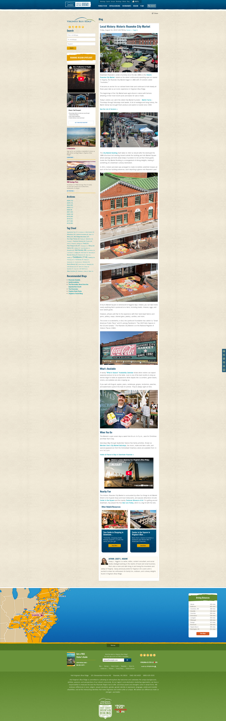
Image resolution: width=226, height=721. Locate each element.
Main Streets (84, 252)
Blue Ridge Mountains (81, 236)
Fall (69, 243)
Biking (70, 236)
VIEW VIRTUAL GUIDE (81, 662)
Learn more (70, 157)
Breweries (89, 239)
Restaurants (126, 6)
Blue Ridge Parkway (73, 239)
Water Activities (72, 271)
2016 (70, 223)
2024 (70, 205)
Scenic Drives (82, 264)
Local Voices (70, 252)
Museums (81, 255)
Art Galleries (81, 232)
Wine (86, 271)
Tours (76, 269)
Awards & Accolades (82, 234)
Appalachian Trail (72, 232)
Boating (82, 239)
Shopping (90, 264)
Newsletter (124, 666)
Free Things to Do (73, 246)
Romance (86, 262)
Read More (114, 545)
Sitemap (113, 645)
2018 (70, 219)
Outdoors (80, 256)
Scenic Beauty (72, 264)
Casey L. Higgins (132, 30)
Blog (128, 1)
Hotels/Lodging (114, 6)
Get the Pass (70, 191)
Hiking (91, 246)
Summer (70, 269)
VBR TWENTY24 (83, 269)
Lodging (77, 252)
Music (88, 255)
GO (127, 660)
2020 (70, 214)
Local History (91, 250)
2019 (70, 216)
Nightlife (69, 257)
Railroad (86, 259)
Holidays (77, 248)
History (70, 248)
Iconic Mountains (85, 248)
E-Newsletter (71, 148)
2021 (70, 212)
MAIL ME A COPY (80, 665)
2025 (70, 203)
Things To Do (102, 6)
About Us (131, 666)
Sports (108, 1)
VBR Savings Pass (72, 182)
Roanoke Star (78, 262)
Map (100, 666)
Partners (111, 668)
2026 (70, 201)
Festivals (73, 243)
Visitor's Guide (114, 666)
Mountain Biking (72, 255)
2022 (69, 210)
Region (135, 6)
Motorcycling (92, 252)
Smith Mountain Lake (72, 266)
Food (86, 243)
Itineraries (70, 250)
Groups (113, 1)
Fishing (79, 243)
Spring (86, 266)
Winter (91, 271)
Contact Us (103, 668)
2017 (70, 221)
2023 (70, 207)
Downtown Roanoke (79, 241)
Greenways (84, 245)
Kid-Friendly (80, 250)
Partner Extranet (130, 668)
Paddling (91, 257)
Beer (91, 234)
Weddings (118, 1)
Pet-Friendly (79, 259)
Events (89, 241)
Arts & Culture (89, 232)
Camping (69, 241)
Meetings (102, 1)
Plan (142, 6)
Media (124, 1)
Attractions (71, 234)
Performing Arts (71, 259)
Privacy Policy (119, 668)
